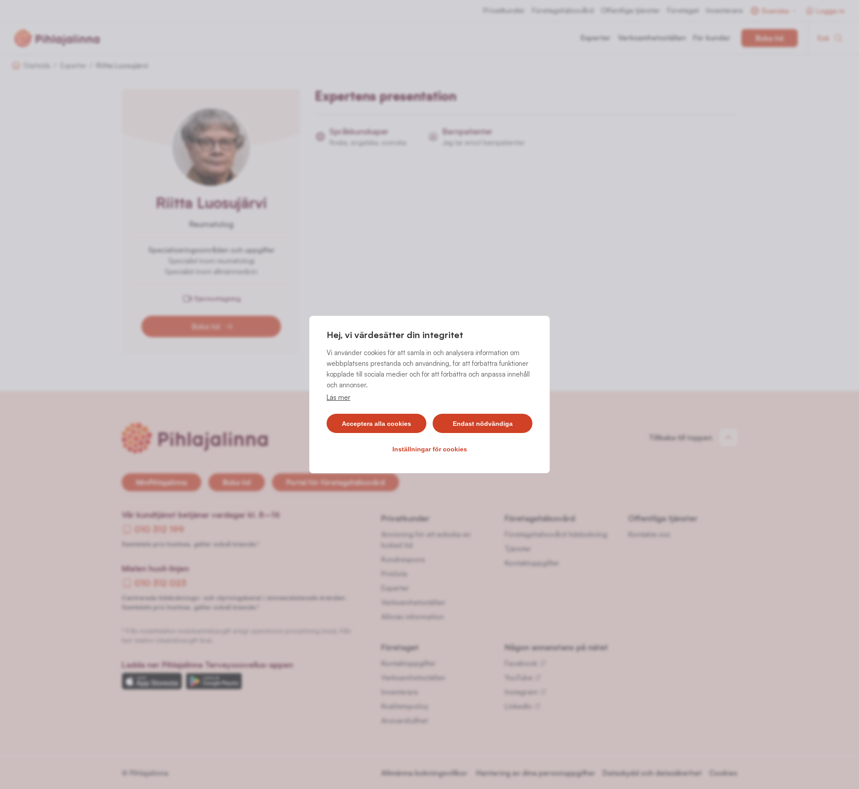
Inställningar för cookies (429, 449)
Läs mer (338, 397)
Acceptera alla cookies (376, 423)
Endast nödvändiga (483, 423)
